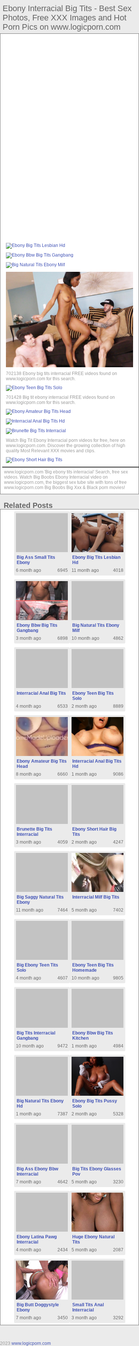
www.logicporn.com (31, 1343)
